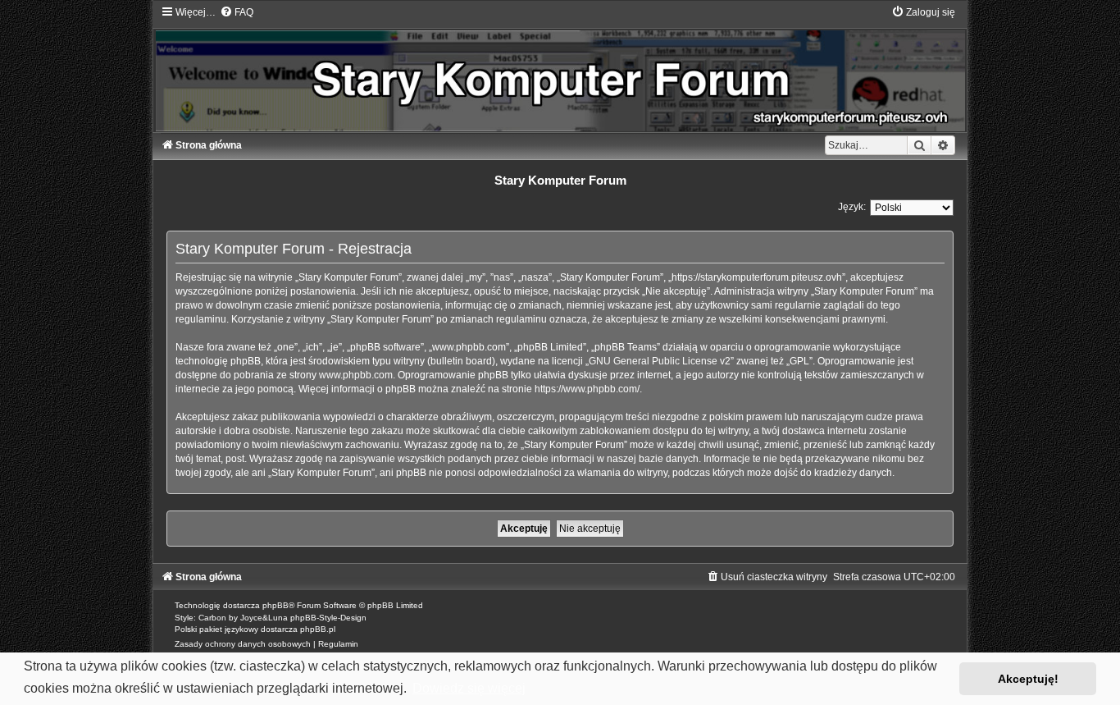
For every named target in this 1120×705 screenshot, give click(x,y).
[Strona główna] (560, 68)
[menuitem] (236, 12)
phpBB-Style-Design (328, 617)
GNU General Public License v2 (660, 361)
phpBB (275, 605)
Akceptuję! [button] (1028, 678)
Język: (852, 207)
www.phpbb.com (356, 375)
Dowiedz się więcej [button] (469, 688)
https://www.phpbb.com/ (587, 389)
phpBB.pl (317, 629)
